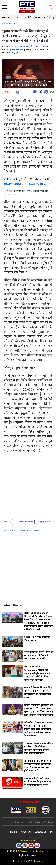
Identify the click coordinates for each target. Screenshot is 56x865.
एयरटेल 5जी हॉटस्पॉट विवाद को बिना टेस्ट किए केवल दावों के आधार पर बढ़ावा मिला (37, 782)
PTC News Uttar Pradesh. (31, 851)
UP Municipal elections (30, 531)
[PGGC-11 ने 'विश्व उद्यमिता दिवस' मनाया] (12, 641)
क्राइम (38, 17)
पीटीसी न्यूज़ (48, 822)
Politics (13, 23)
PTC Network (35, 861)
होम (4, 23)
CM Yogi (7, 522)
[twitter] (39, 91)
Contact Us (40, 831)
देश (17, 17)
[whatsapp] (51, 91)
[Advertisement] (28, 486)
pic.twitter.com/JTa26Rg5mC (25, 184)
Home (13, 831)
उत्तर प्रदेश (7, 17)
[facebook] (34, 91)
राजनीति (27, 17)
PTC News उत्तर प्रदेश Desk (27, 46)
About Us (26, 831)
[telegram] (45, 91)
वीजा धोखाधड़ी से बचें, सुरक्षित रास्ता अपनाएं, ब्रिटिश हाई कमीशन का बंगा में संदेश (38, 655)
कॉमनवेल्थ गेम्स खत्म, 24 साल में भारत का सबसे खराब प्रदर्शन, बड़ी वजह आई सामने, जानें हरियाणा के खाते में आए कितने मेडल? (38, 729)
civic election (10, 531)
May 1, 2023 (11, 195)
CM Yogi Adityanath (24, 522)
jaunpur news (43, 522)
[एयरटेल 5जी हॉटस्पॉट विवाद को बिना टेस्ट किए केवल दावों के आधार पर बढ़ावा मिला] (12, 782)
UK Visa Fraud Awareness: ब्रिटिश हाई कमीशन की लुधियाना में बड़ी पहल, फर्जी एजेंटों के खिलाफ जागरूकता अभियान (37, 673)
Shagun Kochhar (14, 49)
